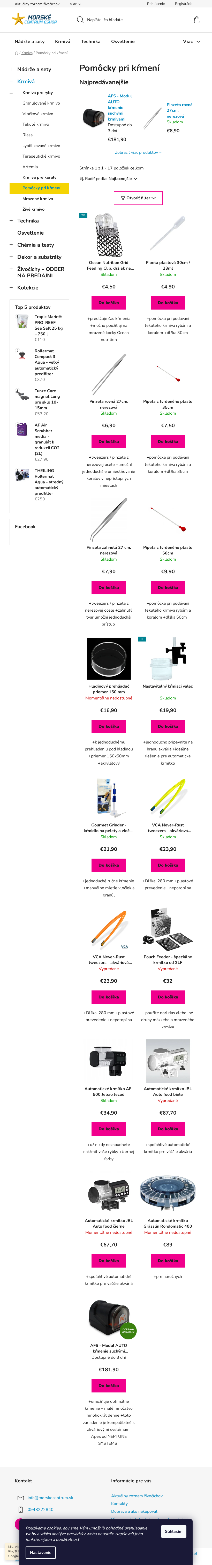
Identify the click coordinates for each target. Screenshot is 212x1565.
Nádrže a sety (34, 69)
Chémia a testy (35, 245)
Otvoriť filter (138, 198)
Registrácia (183, 3)
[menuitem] (30, 41)
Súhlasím (174, 1531)
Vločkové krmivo (37, 114)
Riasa (27, 135)
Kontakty (119, 1504)
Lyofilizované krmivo (41, 146)
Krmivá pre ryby (37, 93)
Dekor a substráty (39, 257)
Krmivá (26, 81)
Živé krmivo (33, 209)
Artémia (30, 167)
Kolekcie (27, 287)
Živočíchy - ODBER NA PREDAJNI (40, 272)
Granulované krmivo (41, 103)
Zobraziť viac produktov (136, 152)
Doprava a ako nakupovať (134, 1511)
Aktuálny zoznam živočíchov (37, 4)
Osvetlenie (30, 232)
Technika (28, 220)
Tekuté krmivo (35, 124)
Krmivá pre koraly (39, 177)
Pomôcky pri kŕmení (41, 188)
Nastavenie (40, 1552)
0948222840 (41, 1509)
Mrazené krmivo (37, 199)
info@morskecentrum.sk (50, 1498)
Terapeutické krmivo (41, 156)
